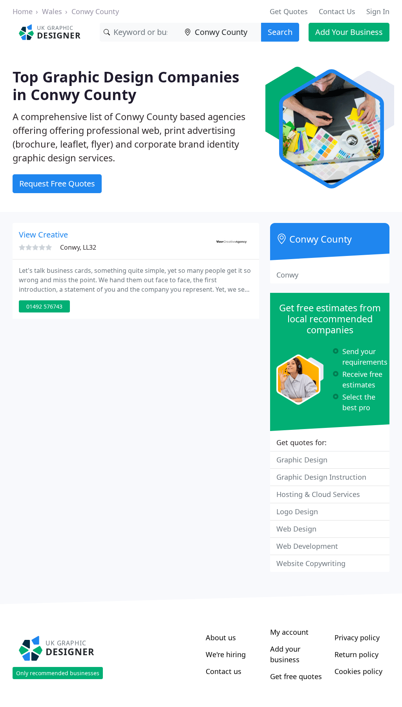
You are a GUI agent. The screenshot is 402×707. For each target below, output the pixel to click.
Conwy (287, 275)
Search (280, 32)
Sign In (377, 11)
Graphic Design (301, 459)
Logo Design (297, 511)
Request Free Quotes (57, 183)
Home (23, 11)
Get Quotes (289, 11)
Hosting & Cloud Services (318, 494)
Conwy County (95, 11)
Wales (52, 11)
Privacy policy (357, 637)
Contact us (223, 671)
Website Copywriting (310, 563)
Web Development (307, 546)
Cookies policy (358, 671)
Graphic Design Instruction (321, 477)
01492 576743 (44, 306)
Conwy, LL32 (78, 247)
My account (289, 632)
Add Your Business (349, 32)
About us (221, 637)
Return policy (356, 654)
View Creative (43, 234)
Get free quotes (296, 676)
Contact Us (337, 11)
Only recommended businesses (57, 673)
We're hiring (226, 654)
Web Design (296, 528)
